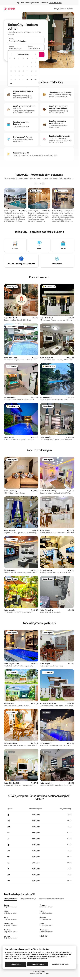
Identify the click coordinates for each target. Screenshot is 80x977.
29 (31, 79)
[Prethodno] (35, 183)
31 (11, 84)
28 (27, 79)
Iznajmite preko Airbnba (63, 9)
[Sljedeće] (43, 183)
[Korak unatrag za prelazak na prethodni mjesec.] (11, 54)
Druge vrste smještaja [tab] (28, 899)
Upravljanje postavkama (60, 964)
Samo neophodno (38, 964)
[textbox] (16, 48)
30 (35, 79)
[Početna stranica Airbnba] (9, 8)
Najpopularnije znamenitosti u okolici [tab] (51, 899)
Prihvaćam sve (16, 964)
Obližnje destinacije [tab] (10, 899)
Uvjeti (47, 973)
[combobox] (26, 41)
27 (23, 79)
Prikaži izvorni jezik (55, 3)
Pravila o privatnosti (36, 973)
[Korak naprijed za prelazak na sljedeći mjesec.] (35, 54)
